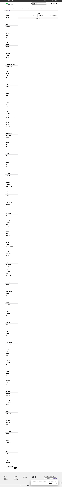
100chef (7, 15)
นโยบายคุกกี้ (51, 483)
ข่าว (4, 477)
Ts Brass (7, 353)
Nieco (7, 233)
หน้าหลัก (6, 8)
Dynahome (8, 100)
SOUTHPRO (8, 320)
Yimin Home (8, 449)
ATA (7, 444)
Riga (7, 435)
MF (6, 215)
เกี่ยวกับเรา (5, 476)
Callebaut (8, 53)
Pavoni (7, 255)
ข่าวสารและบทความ (34, 8)
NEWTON (8, 393)
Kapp (7, 166)
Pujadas (7, 280)
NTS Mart (8, 240)
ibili (6, 149)
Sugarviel (8, 329)
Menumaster (8, 213)
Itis (6, 155)
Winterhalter (8, 375)
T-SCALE (7, 355)
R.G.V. (7, 424)
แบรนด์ (14, 8)
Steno (7, 324)
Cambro (7, 55)
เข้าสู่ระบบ (43, 0)
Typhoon (8, 362)
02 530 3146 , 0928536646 (10, 0)
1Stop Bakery (8, 17)
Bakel (7, 37)
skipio (7, 318)
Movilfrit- (8, 422)
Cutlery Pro (8, 86)
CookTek (8, 75)
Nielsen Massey (9, 235)
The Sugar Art (9, 342)
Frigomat (8, 126)
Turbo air (8, 358)
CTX (7, 82)
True (7, 351)
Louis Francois (9, 197)
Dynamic (7, 102)
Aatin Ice (8, 20)
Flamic (7, 120)
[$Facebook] (55, 0)
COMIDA (7, 73)
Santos (7, 306)
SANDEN (7, 453)
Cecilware (8, 62)
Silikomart (8, 313)
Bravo (7, 48)
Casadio (7, 57)
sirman (7, 315)
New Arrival (41, 15)
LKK (7, 193)
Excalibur (8, 438)
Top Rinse (8, 347)
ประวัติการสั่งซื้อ (15, 476)
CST (7, 80)
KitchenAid (8, 175)
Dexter (7, 95)
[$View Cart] (56, 3)
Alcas (7, 24)
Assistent (8, 33)
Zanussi (7, 384)
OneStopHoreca (9, 413)
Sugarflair (8, 326)
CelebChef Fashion (10, 66)
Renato (7, 286)
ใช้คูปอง (16, 468)
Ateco (7, 35)
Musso (7, 229)
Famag (7, 415)
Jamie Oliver (8, 160)
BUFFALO (8, 391)
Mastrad (7, 206)
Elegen (7, 111)
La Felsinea (8, 427)
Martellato (8, 204)
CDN (7, 60)
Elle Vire (7, 115)
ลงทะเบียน (54, 478)
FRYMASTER (8, 400)
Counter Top (8, 442)
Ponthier (7, 266)
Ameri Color (8, 28)
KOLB (7, 180)
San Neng (8, 304)
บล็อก (5, 478)
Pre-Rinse (8, 271)
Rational (7, 284)
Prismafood (8, 275)
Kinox (7, 171)
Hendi (7, 140)
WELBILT (7, 404)
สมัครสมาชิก (46, 0)
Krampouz (8, 184)
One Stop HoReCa (9, 246)
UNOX (7, 387)
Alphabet (8, 26)
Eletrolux (8, 113)
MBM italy (8, 211)
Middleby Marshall (9, 220)
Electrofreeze (8, 109)
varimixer (8, 369)
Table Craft (8, 335)
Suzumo (7, 333)
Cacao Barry (8, 51)
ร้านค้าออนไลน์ (19, 485)
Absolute (8, 22)
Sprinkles (8, 322)
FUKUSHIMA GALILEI (10, 458)
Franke (7, 122)
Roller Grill (8, 298)
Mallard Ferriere (9, 202)
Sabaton (7, 302)
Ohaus (7, 244)
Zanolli (7, 382)
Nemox (7, 231)
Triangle (7, 349)
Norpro (7, 238)
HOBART (7, 398)
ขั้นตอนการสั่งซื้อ (20, 8)
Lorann (7, 195)
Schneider (8, 309)
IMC (6, 151)
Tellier (7, 340)
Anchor (7, 31)
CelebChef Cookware (10, 64)
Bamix (7, 40)
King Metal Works (9, 169)
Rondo (7, 300)
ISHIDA (7, 153)
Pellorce (7, 258)
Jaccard (7, 157)
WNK (7, 378)
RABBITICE (8, 282)
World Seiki (8, 429)
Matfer (7, 209)
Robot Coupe (8, 295)
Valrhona (8, 367)
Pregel (7, 269)
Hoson (7, 142)
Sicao (7, 389)
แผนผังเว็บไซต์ (6, 479)
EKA (7, 106)
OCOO (7, 409)
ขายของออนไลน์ (24, 485)
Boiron (7, 46)
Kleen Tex (8, 177)
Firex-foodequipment (10, 117)
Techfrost (8, 338)
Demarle (7, 93)
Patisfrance (8, 253)
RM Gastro (8, 420)
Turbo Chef (8, 360)
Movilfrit (7, 226)
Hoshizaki (8, 462)
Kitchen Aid (8, 173)
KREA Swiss (8, 431)
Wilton (7, 373)
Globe (7, 131)
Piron (7, 260)
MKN (7, 455)
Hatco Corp (8, 135)
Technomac (8, 402)
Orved (7, 249)
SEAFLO (7, 311)
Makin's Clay (8, 200)
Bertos (7, 44)
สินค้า (10, 8)
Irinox (7, 460)
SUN (7, 331)
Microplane (8, 218)
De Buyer (8, 89)
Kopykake (8, 182)
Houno (7, 146)
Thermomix (8, 344)
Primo (7, 273)
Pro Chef (8, 278)
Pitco (7, 262)
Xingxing (8, 380)
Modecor (8, 222)
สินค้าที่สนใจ (52, 0)
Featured (34, 15)
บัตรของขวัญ (15, 478)
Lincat (7, 191)
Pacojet (7, 251)
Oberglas (8, 242)
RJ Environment (9, 291)
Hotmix (7, 144)
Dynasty (7, 447)
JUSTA (7, 164)
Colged (7, 71)
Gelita (7, 129)
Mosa (7, 224)
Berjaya (7, 42)
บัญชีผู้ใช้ (53, 3)
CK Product (8, 68)
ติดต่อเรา (40, 8)
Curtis (7, 84)
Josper (7, 162)
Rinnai (7, 289)
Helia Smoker (8, 137)
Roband (7, 293)
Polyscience (8, 264)
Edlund (7, 104)
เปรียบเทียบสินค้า (15, 479)
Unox (7, 364)
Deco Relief (8, 91)
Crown (7, 77)
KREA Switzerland (9, 186)
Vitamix (7, 371)
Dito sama (8, 97)
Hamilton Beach (9, 133)
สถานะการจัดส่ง (25, 477)
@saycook (56, 0)
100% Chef (8, 433)
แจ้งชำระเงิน (27, 8)
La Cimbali (8, 189)
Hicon (7, 451)
